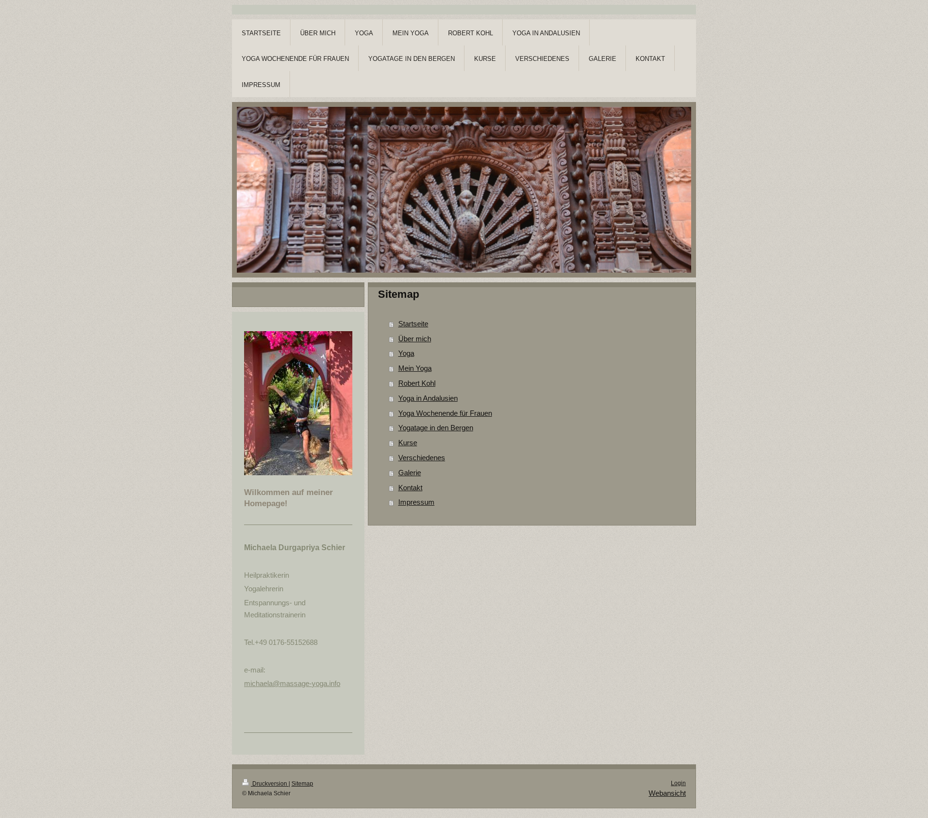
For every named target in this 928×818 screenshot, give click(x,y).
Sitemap (302, 783)
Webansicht (667, 793)
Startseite (413, 324)
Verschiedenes (421, 457)
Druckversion (270, 783)
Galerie (409, 472)
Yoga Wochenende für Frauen (445, 413)
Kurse (407, 442)
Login (678, 783)
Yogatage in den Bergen (435, 428)
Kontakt (410, 487)
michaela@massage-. (292, 683)
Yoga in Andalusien (428, 398)
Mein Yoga (415, 368)
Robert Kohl (416, 383)
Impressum (416, 502)
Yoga (406, 353)
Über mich (414, 339)
